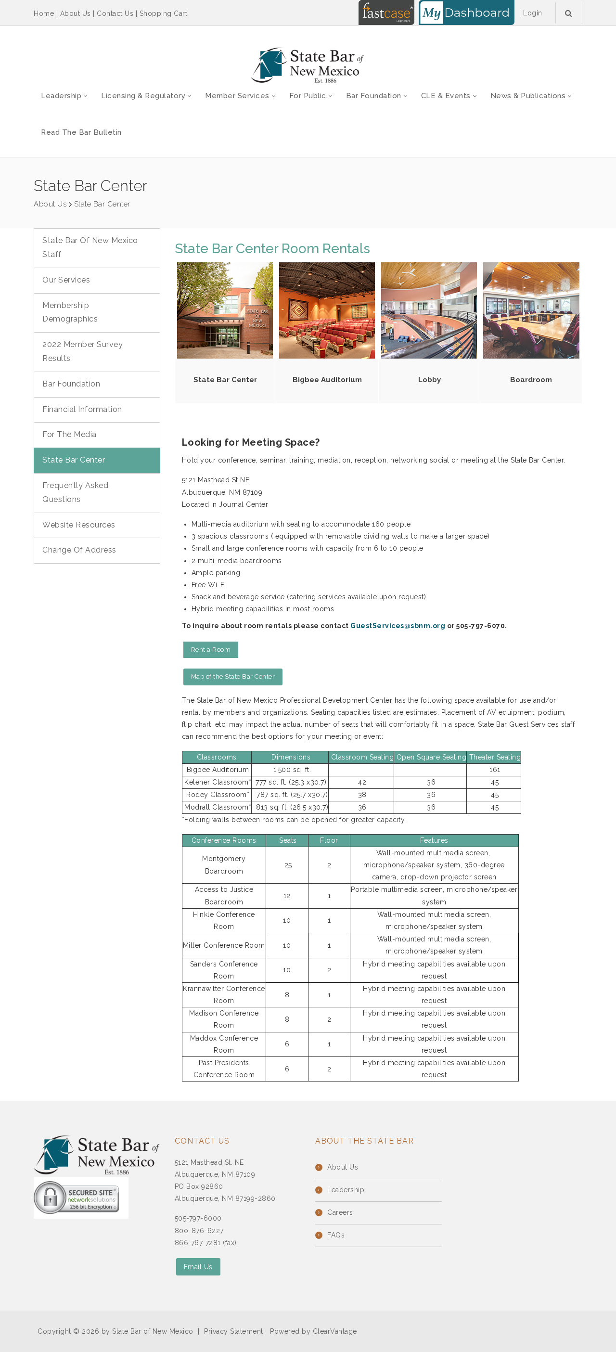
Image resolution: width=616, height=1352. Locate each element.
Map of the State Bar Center (233, 676)
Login (532, 13)
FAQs (336, 1235)
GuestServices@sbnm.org (398, 626)
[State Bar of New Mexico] (308, 65)
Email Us (198, 1267)
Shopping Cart (164, 13)
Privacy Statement (233, 1331)
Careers (340, 1212)
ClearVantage (335, 1331)
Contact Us (115, 13)
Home (44, 13)
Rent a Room (211, 649)
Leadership (345, 1190)
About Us (75, 13)
